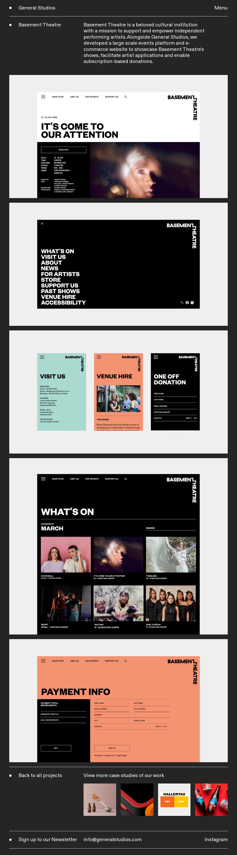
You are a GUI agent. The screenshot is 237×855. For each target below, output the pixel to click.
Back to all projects (40, 776)
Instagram (216, 840)
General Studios (37, 8)
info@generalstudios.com (113, 840)
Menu (221, 8)
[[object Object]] (100, 799)
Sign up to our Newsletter (48, 839)
